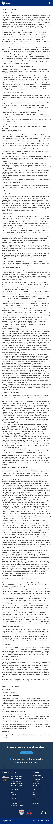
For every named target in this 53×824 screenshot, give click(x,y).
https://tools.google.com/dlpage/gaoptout (13, 352)
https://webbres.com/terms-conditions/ (19, 566)
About (33, 792)
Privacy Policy (35, 820)
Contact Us (35, 799)
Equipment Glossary (16, 801)
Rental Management (37, 777)
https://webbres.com (38, 19)
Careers (34, 797)
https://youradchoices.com (27, 619)
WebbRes (4, 822)
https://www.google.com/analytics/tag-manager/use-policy (26, 363)
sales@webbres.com (16, 776)
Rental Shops (35, 781)
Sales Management (37, 775)
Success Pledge (36, 803)
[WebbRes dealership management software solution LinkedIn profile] (45, 812)
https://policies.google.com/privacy (37, 349)
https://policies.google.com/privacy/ (35, 361)
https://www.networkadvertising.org (11, 617)
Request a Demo (26, 752)
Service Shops (35, 783)
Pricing (33, 794)
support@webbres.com (17, 783)
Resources (13, 794)
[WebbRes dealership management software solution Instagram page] (41, 812)
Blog (12, 792)
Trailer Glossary (15, 799)
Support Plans (14, 797)
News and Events (36, 801)
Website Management (38, 785)
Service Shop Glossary (17, 805)
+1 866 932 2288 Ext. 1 (17, 778)
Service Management (37, 779)
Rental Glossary (15, 803)
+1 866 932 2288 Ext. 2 (17, 785)
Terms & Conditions (45, 820)
